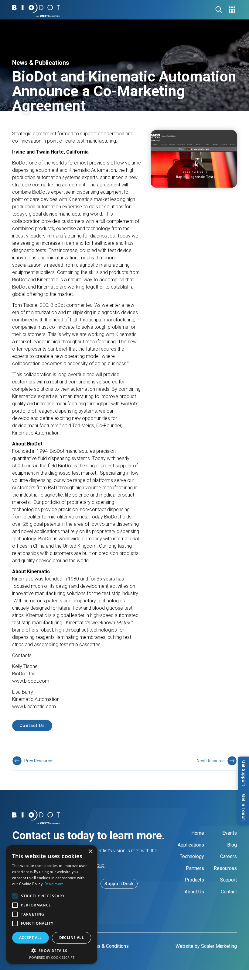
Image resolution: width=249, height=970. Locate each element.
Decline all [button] (71, 937)
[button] (51, 950)
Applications (191, 845)
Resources (225, 868)
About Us (194, 892)
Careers (228, 856)
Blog (232, 845)
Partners (195, 868)
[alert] (51, 904)
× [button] (90, 851)
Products (194, 880)
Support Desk (118, 883)
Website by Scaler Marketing (206, 946)
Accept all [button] (30, 937)
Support (228, 880)
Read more (54, 883)
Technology (192, 856)
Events (229, 833)
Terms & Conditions (108, 946)
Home (197, 833)
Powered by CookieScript (51, 957)
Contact (229, 892)
